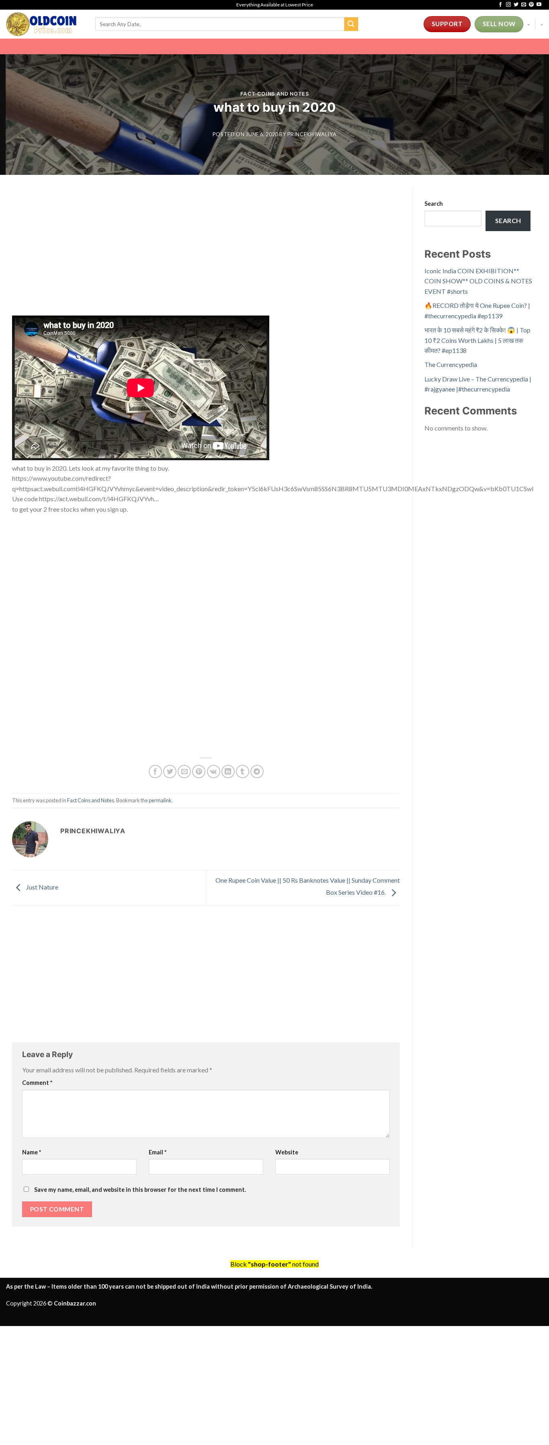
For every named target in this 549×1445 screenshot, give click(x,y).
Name (31, 1152)
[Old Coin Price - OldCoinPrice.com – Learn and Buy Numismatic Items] (44, 24)
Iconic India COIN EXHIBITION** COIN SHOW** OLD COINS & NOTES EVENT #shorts (478, 281)
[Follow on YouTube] (539, 5)
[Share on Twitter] (169, 771)
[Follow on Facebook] (500, 5)
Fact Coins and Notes (274, 94)
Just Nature (41, 887)
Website (286, 1152)
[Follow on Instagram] (508, 5)
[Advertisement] (206, 256)
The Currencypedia (450, 364)
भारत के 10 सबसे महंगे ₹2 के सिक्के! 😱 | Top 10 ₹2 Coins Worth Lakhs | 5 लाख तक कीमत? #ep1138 (477, 340)
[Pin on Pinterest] (198, 771)
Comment (37, 1082)
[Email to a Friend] (184, 771)
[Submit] (351, 24)
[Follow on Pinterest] (531, 5)
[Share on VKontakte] (213, 771)
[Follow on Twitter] (516, 5)
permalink (160, 800)
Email (157, 1152)
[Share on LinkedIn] (228, 771)
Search (433, 203)
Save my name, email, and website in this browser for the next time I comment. (140, 1189)
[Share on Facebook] (155, 771)
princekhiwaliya (312, 134)
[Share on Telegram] (257, 771)
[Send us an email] (523, 5)
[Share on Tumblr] (242, 771)
